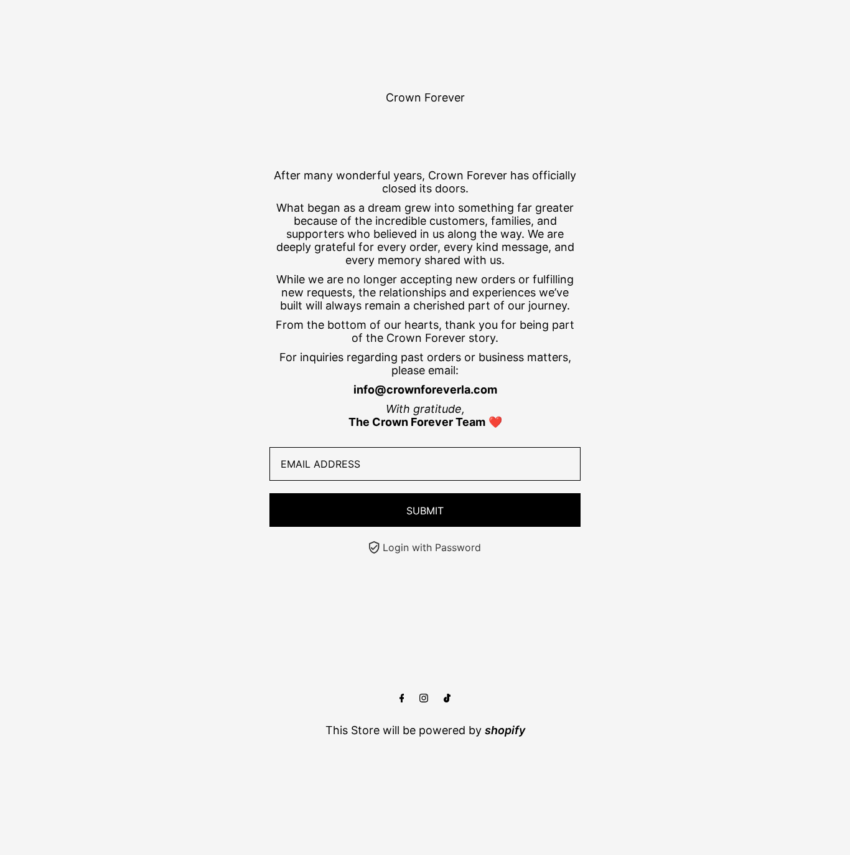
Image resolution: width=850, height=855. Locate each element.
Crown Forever (425, 97)
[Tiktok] (447, 698)
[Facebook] (401, 698)
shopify (505, 730)
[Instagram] (423, 698)
